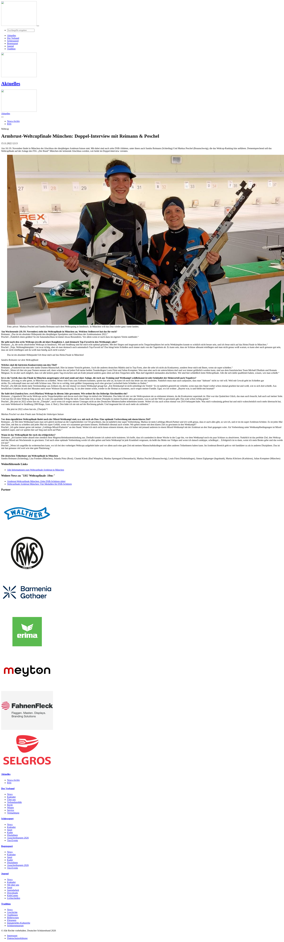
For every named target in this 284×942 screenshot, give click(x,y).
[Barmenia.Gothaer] (27, 611)
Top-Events (12, 840)
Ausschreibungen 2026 (18, 838)
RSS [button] (9, 124)
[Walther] (27, 532)
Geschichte (12, 912)
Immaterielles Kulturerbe (18, 923)
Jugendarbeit (13, 890)
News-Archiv (13, 780)
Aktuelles (10, 83)
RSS (9, 782)
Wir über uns (13, 885)
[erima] (27, 650)
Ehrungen (11, 920)
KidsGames (12, 895)
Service (10, 810)
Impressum (12, 935)
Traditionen (12, 915)
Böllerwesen (13, 917)
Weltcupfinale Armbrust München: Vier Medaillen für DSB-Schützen (39, 484)
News (10, 794)
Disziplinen (12, 835)
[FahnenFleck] (27, 729)
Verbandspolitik (14, 802)
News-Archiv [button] (13, 121)
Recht (10, 805)
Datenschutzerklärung (17, 938)
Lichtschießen (13, 898)
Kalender (11, 797)
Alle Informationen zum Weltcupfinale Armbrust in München (35, 470)
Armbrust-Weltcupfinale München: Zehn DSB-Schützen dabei (36, 481)
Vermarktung (13, 813)
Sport (9, 830)
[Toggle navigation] (38, 25)
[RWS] (27, 571)
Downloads (12, 893)
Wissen (10, 807)
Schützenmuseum (15, 925)
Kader (10, 832)
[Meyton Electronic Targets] (27, 689)
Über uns (11, 799)
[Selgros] (27, 768)
